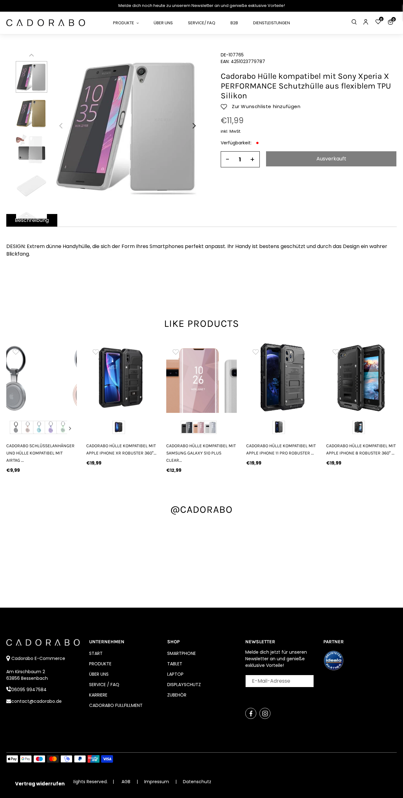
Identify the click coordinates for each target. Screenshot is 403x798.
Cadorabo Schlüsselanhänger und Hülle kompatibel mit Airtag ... (40, 453)
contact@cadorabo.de (36, 701)
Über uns (99, 674)
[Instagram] (264, 713)
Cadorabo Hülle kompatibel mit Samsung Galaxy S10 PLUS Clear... (201, 453)
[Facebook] (250, 713)
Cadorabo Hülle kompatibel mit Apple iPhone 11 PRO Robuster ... (281, 449)
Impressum (157, 781)
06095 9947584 (29, 689)
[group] (41, 377)
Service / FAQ (104, 684)
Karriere (98, 695)
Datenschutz (197, 781)
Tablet (174, 664)
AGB (126, 781)
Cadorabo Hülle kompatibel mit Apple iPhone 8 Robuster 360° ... (361, 449)
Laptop (175, 674)
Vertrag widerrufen (40, 783)
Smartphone (181, 653)
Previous (13, 428)
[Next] (193, 125)
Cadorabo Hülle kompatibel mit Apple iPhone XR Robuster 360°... (121, 449)
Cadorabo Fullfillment (116, 705)
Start (96, 653)
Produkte (100, 664)
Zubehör (176, 695)
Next (70, 428)
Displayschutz (184, 684)
